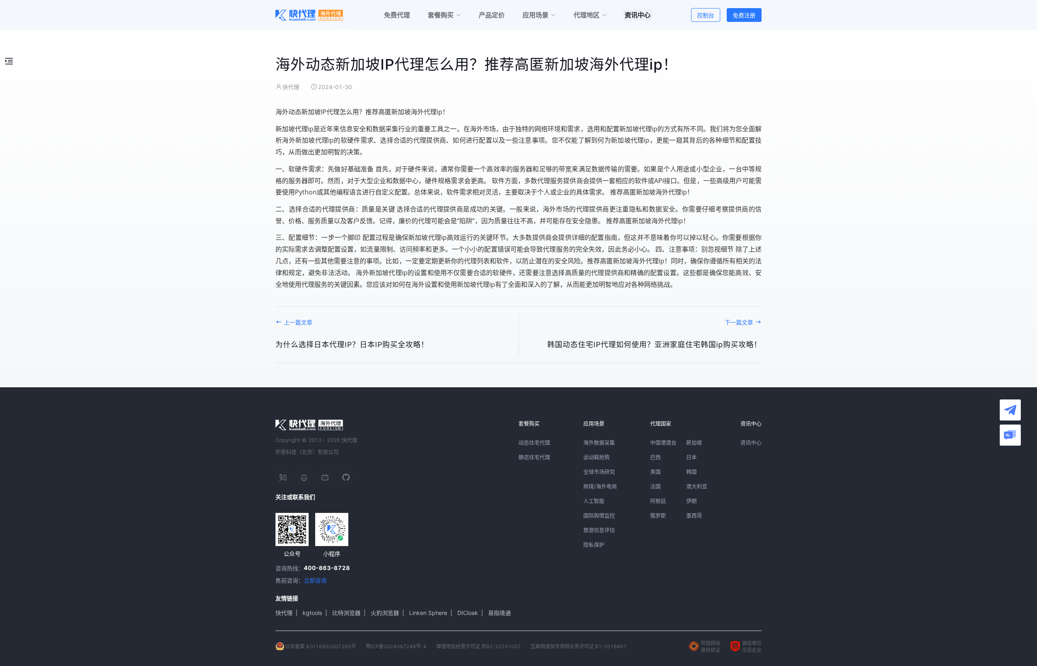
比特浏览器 (346, 612)
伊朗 (691, 500)
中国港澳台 (663, 442)
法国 (655, 486)
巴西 (655, 457)
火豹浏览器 (385, 612)
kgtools (312, 612)
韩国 (691, 471)
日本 (691, 457)
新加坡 (694, 442)
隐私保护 (593, 544)
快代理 (283, 612)
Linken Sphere (428, 612)
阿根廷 (658, 500)
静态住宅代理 (534, 457)
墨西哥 (694, 515)
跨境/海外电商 (600, 486)
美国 (655, 471)
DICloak (467, 612)
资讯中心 (751, 442)
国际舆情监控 (599, 515)
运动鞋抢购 (596, 457)
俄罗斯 (658, 515)
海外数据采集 (599, 442)
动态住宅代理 (534, 442)
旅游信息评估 (599, 530)
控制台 (705, 15)
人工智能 (593, 500)
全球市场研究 (599, 471)
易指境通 (499, 612)
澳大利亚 (696, 486)
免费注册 (744, 15)
